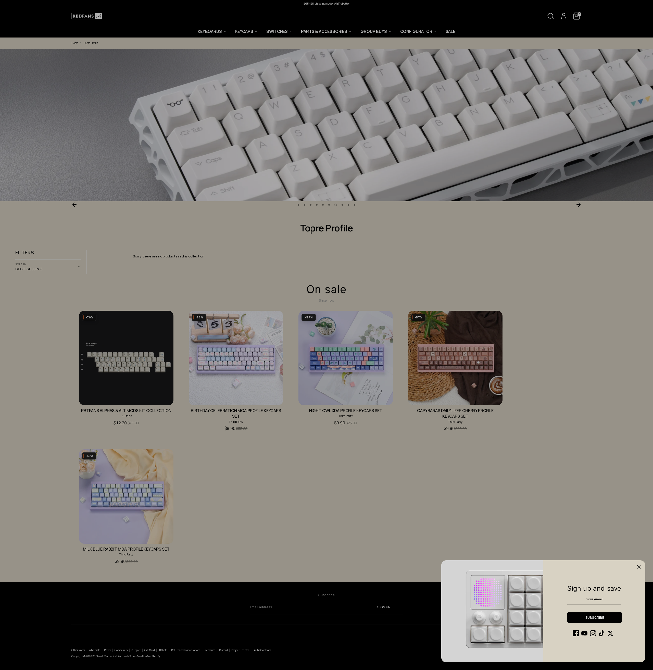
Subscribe (594, 617)
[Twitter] (610, 633)
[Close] (638, 567)
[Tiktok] (602, 633)
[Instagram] (593, 633)
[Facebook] (576, 633)
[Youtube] (584, 633)
